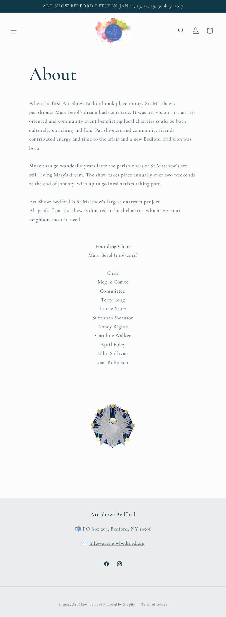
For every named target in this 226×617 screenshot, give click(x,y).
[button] (13, 31)
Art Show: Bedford (87, 604)
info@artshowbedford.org (117, 543)
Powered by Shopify (119, 604)
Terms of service (154, 604)
